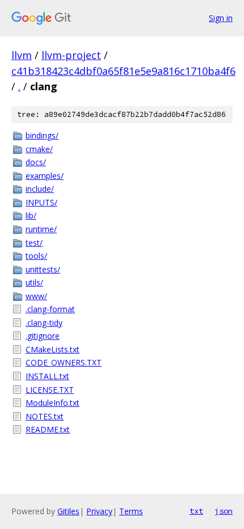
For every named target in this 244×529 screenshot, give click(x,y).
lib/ (31, 215)
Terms (131, 511)
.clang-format (50, 309)
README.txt (48, 429)
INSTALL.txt (47, 376)
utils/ (34, 282)
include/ (40, 188)
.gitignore (43, 335)
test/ (34, 242)
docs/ (36, 162)
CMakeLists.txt (52, 349)
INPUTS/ (41, 202)
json (223, 511)
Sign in (221, 17)
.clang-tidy (44, 322)
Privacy (99, 511)
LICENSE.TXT (50, 389)
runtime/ (41, 229)
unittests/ (43, 269)
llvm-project (71, 55)
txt (196, 511)
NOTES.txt (45, 416)
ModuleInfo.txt (52, 402)
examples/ (45, 175)
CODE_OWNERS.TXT (64, 362)
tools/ (36, 255)
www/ (36, 296)
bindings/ (42, 135)
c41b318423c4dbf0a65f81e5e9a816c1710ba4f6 (123, 71)
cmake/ (39, 149)
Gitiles (68, 511)
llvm (21, 55)
